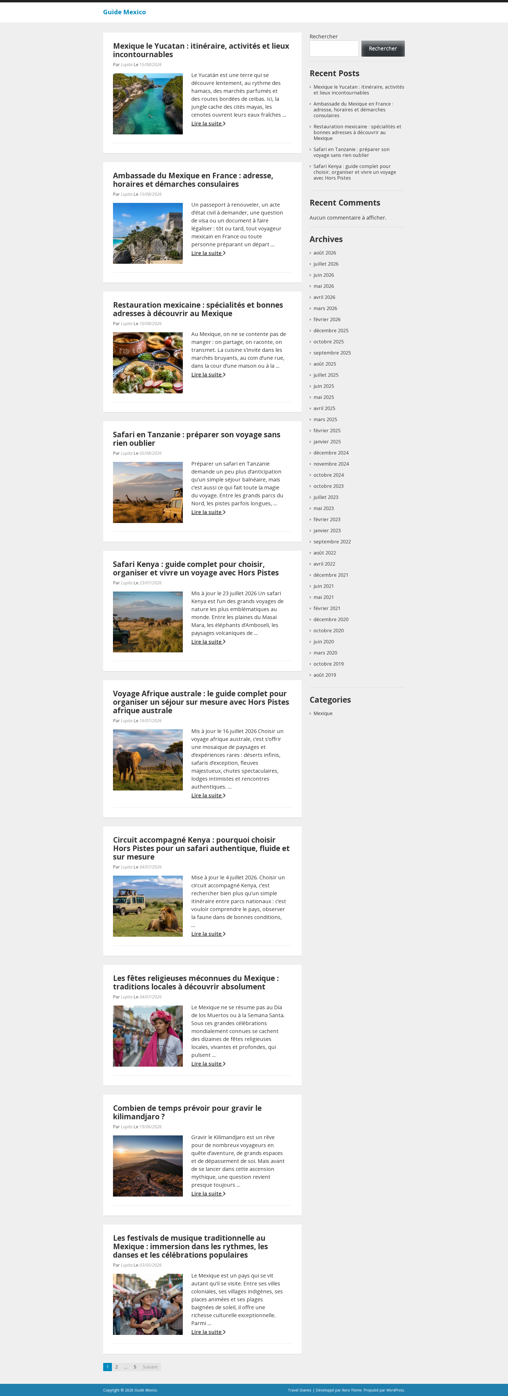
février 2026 (327, 319)
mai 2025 (324, 397)
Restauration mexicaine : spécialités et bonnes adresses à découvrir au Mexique (198, 309)
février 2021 (327, 608)
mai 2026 (324, 286)
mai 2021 (324, 597)
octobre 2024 (329, 475)
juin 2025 (324, 386)
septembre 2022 (332, 541)
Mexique (323, 713)
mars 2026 (325, 308)
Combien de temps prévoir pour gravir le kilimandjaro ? (187, 1112)
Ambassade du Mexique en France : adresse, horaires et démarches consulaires (193, 179)
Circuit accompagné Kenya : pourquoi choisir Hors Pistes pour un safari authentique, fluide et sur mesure (201, 848)
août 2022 (325, 552)
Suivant (150, 1367)
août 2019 (325, 675)
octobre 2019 (329, 664)
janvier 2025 (327, 441)
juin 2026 (324, 275)
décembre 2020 (331, 619)
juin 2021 (324, 586)
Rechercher (324, 36)
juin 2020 (324, 641)
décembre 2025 (331, 330)
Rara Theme (352, 1390)
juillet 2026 (326, 264)
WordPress (395, 1390)
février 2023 (327, 519)
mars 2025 (325, 419)
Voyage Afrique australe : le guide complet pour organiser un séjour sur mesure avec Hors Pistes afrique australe (201, 701)
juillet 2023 (326, 497)
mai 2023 (324, 508)
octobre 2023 (329, 486)
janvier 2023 (327, 530)
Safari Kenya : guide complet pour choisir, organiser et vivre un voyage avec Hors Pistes (196, 568)
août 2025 (325, 364)
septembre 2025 (332, 352)
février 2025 (327, 430)
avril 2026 (324, 297)
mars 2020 (325, 652)
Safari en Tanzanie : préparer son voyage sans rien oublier (196, 438)
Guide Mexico (124, 11)
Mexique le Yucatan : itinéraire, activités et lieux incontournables (201, 50)
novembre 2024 (331, 464)
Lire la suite (207, 123)
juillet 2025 (326, 375)
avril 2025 (324, 408)
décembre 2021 (331, 575)
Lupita (127, 64)
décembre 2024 (331, 452)
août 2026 (325, 252)
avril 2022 (324, 564)
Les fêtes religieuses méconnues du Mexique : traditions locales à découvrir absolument (196, 982)
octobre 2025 (329, 341)
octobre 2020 (329, 630)
